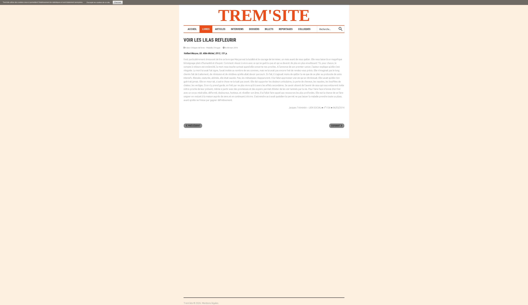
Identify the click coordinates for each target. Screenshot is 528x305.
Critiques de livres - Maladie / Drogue (205, 48)
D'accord (117, 2)
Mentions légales (210, 303)
